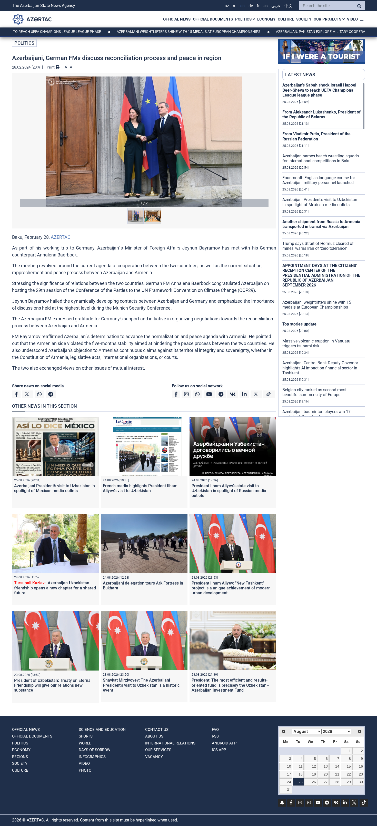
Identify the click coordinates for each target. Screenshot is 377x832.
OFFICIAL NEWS (177, 19)
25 (301, 782)
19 (314, 774)
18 (301, 774)
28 (337, 782)
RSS (215, 736)
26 (314, 782)
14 (337, 766)
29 (349, 782)
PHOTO (85, 770)
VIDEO (352, 19)
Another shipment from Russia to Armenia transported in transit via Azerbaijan (321, 224)
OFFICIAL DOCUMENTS (213, 19)
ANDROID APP (224, 743)
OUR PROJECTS (328, 19)
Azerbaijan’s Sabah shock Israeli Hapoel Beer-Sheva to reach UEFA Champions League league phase (319, 90)
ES (265, 5)
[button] (144, 141)
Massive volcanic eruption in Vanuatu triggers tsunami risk (316, 343)
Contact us (156, 729)
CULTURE (286, 19)
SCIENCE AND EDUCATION (102, 729)
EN (242, 5)
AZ (227, 5)
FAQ (215, 729)
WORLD (85, 743)
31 (289, 790)
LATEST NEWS (300, 74)
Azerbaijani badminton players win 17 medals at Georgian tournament (316, 414)
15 (349, 766)
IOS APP (219, 750)
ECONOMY (266, 19)
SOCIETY (303, 19)
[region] (323, 249)
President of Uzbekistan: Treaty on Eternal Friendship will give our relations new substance (53, 685)
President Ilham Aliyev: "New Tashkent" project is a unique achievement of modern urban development (231, 588)
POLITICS (244, 19)
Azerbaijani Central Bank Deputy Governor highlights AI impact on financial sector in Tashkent (320, 367)
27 (326, 782)
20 (326, 774)
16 (361, 766)
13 (326, 766)
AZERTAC (61, 237)
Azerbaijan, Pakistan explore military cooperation (292, 32)
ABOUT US (154, 736)
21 (337, 774)
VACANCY (154, 756)
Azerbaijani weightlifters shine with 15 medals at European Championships (156, 32)
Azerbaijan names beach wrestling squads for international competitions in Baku (320, 158)
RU (234, 5)
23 (361, 774)
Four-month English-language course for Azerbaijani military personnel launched (318, 180)
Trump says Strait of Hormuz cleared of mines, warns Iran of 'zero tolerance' (318, 246)
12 (314, 766)
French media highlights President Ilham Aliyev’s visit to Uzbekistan (140, 488)
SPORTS (86, 736)
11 (301, 766)
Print (51, 67)
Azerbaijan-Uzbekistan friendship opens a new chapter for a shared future (55, 587)
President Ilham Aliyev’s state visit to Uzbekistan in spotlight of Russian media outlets (229, 490)
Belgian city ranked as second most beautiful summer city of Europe (314, 392)
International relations (170, 743)
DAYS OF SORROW (94, 750)
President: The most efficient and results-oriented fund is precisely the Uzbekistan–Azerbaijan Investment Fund (230, 685)
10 (289, 766)
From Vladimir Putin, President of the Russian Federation (316, 136)
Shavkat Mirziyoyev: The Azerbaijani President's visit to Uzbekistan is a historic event (141, 685)
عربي (276, 5)
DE (251, 5)
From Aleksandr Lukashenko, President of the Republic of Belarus (321, 114)
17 (289, 774)
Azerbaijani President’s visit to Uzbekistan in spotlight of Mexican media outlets (54, 488)
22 (349, 774)
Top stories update (299, 324)
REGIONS (20, 756)
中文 (288, 5)
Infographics (92, 756)
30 (361, 782)
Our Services (158, 750)
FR (258, 5)
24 (289, 782)
